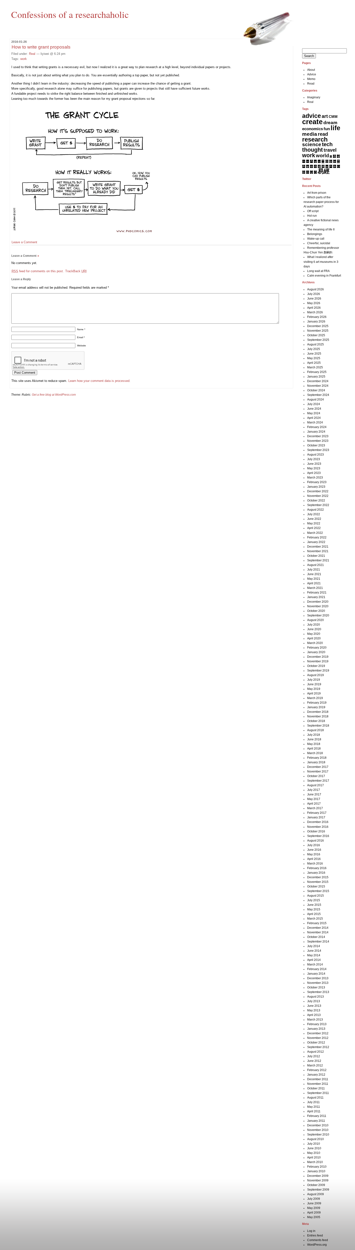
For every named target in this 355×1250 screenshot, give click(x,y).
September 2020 (318, 615)
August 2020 (315, 620)
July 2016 (313, 845)
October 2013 (316, 987)
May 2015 (313, 909)
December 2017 (317, 766)
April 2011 (313, 1111)
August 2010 (315, 1139)
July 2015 (313, 900)
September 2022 (318, 505)
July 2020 (313, 624)
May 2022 (313, 523)
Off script (313, 211)
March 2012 (315, 1065)
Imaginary (313, 97)
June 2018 (314, 739)
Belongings (314, 234)
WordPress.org (317, 1244)
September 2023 (318, 450)
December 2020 (317, 601)
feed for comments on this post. (38, 271)
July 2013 (313, 1001)
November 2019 (317, 661)
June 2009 (314, 1203)
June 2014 (314, 950)
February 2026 (317, 316)
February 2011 (316, 1115)
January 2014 (316, 973)
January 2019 (316, 707)
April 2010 (314, 1157)
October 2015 (316, 886)
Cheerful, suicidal (318, 243)
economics (312, 129)
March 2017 (315, 808)
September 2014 (318, 941)
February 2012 (317, 1070)
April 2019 (314, 693)
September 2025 (318, 339)
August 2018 (315, 730)
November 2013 (317, 982)
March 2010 (315, 1162)
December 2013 (317, 978)
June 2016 (314, 849)
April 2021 (314, 583)
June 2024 (314, 408)
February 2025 (317, 372)
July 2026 (313, 294)
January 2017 (316, 817)
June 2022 (314, 518)
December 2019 (317, 656)
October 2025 (316, 335)
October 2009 (316, 1185)
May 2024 (313, 413)
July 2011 (313, 1102)
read (323, 134)
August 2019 (315, 675)
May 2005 (313, 1217)
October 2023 (316, 445)
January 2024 (316, 431)
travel (330, 150)
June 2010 (314, 1148)
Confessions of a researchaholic (70, 14)
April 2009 (314, 1212)
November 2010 (317, 1130)
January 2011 (316, 1120)
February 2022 (317, 537)
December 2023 (317, 436)
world (322, 155)
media (309, 134)
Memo (311, 79)
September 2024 (318, 394)
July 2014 (313, 946)
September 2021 (318, 560)
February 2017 (317, 812)
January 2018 (316, 762)
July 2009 (313, 1198)
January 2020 (316, 652)
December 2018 (317, 711)
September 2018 (318, 725)
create (312, 122)
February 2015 (317, 923)
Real (32, 54)
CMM (333, 117)
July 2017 (313, 789)
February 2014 (317, 969)
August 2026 (315, 289)
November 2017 (317, 771)
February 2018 (317, 757)
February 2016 (317, 868)
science (311, 144)
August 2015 (315, 895)
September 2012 (318, 1047)
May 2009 (313, 1208)
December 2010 (317, 1125)
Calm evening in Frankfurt (324, 275)
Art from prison (316, 192)
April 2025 (314, 362)
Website (81, 345)
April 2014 (314, 959)
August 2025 (315, 344)
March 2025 (315, 367)
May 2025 (313, 358)
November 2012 (317, 1037)
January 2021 (316, 597)
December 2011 (317, 1079)
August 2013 (315, 996)
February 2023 (317, 482)
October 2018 (316, 721)
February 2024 (317, 427)
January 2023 (316, 486)
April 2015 (314, 914)
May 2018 (313, 744)
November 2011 (317, 1083)
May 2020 (313, 633)
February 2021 (317, 592)
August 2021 (315, 565)
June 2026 (314, 298)
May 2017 (313, 799)
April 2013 (314, 1015)
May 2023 (313, 468)
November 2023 (317, 440)
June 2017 (314, 794)
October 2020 (316, 610)
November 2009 (317, 1180)
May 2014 (313, 955)
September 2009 (318, 1189)
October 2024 (316, 390)
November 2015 (317, 881)
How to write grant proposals (41, 47)
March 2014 (315, 964)
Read (310, 83)
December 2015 (317, 877)
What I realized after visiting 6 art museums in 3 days (321, 262)
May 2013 (313, 1010)
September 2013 (318, 992)
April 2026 (314, 307)
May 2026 (313, 303)
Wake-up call (315, 238)
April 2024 (314, 417)
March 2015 (315, 918)
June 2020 (314, 629)
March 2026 (315, 312)
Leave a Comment (24, 242)
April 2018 (314, 748)
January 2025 (316, 376)
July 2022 (313, 514)
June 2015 (314, 904)
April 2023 (314, 472)
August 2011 (315, 1097)
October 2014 (316, 937)
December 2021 (317, 546)
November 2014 (317, 932)
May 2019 (313, 688)
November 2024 (317, 385)
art (325, 116)
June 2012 (314, 1060)
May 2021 (313, 578)
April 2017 (314, 803)
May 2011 (313, 1106)
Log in (311, 1230)
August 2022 (315, 509)
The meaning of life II (320, 229)
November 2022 (317, 495)
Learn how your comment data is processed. (99, 381)
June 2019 (314, 684)
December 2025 (317, 326)
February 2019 (317, 702)
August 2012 (315, 1051)
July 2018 (313, 734)
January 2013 (316, 1028)
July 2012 (313, 1056)
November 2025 (317, 330)
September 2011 (318, 1093)
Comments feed (317, 1240)
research (315, 139)
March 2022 (315, 532)
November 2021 (317, 551)
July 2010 (313, 1143)
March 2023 (315, 477)
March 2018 (315, 753)
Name (81, 329)
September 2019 (318, 670)
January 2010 (316, 1171)
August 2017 (315, 785)
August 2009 (315, 1194)
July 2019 (313, 679)
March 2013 (315, 1019)
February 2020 (317, 647)
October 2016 (316, 831)
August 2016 (315, 840)
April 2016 (314, 858)
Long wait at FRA (318, 271)
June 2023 (314, 463)
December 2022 (317, 491)
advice (311, 115)
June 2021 (314, 574)
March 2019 (315, 698)
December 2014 (317, 927)
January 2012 (316, 1074)
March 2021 (315, 587)
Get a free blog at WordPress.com (54, 394)
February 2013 (317, 1024)
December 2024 (317, 381)
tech (327, 144)
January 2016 (316, 872)
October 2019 (316, 665)
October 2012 (316, 1042)
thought (312, 150)
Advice (311, 74)
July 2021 (313, 569)
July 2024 (313, 404)
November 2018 (317, 716)
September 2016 (318, 836)
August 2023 (315, 454)
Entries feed (315, 1235)
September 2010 (318, 1134)
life (335, 128)
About (311, 69)
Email (81, 337)
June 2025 (314, 353)
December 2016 (317, 822)
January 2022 (316, 542)
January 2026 (316, 321)
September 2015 (318, 891)
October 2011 (316, 1088)
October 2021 (316, 555)
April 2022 (314, 528)
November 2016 (317, 826)
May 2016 (313, 854)
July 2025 (313, 349)
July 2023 (313, 459)
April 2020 (314, 638)
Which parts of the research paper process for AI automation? (321, 202)
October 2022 (316, 500)
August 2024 (315, 399)
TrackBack (76, 271)
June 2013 (314, 1005)
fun (327, 128)
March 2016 (315, 863)
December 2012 (317, 1033)
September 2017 (318, 780)
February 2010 (317, 1166)
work (23, 59)
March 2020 (315, 643)
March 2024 (315, 422)
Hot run (312, 215)
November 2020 (317, 606)
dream (330, 122)
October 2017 (316, 776)
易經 (324, 171)
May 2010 (313, 1152)
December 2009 (317, 1175)
